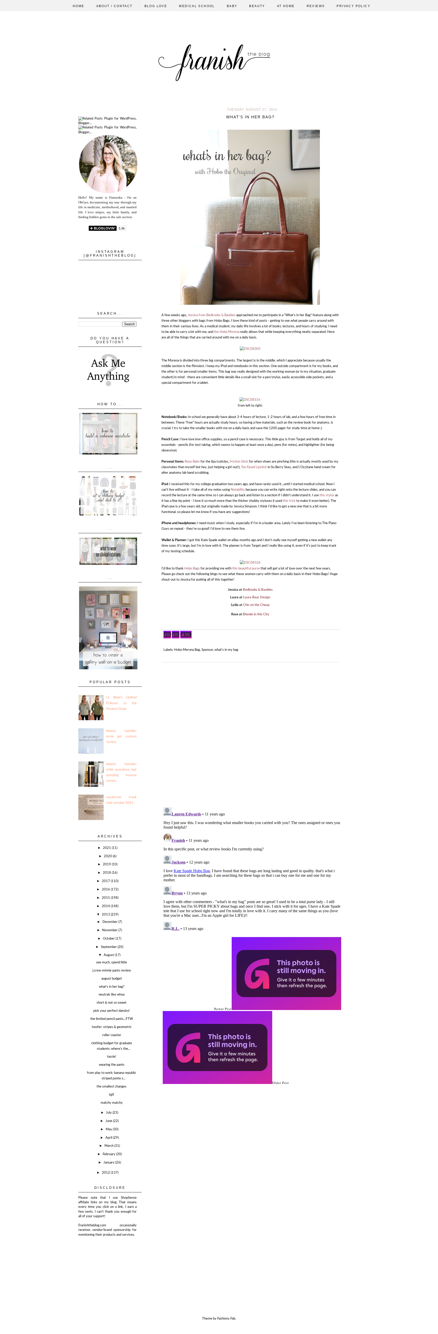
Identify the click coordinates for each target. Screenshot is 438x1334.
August (109, 955)
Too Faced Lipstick (254, 467)
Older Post (280, 1082)
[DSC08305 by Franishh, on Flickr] (250, 349)
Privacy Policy (353, 6)
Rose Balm (192, 461)
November (110, 930)
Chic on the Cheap (256, 605)
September (109, 947)
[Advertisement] (103, 1262)
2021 (107, 848)
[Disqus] (251, 733)
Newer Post (223, 1008)
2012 (106, 1172)
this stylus (326, 495)
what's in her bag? (111, 986)
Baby (232, 6)
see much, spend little (111, 962)
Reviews (316, 6)
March (109, 1146)
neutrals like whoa (111, 994)
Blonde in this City (256, 614)
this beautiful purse (246, 568)
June (109, 1121)
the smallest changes (111, 1086)
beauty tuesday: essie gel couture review (121, 736)
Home (78, 6)
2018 (107, 872)
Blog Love (155, 6)
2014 (106, 906)
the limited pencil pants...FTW (111, 1019)
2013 (106, 914)
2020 (108, 856)
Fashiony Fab (226, 1318)
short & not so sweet (111, 1002)
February (109, 1154)
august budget (111, 978)
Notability (238, 489)
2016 (106, 889)
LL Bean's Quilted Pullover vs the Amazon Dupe (121, 703)
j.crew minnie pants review (112, 970)
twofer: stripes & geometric (112, 1027)
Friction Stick (239, 461)
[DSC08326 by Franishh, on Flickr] (250, 562)
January (109, 1162)
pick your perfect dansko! (111, 1011)
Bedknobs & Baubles (258, 590)
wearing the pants (111, 1064)
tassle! (111, 1056)
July (109, 1112)
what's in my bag (226, 650)
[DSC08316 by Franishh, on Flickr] (250, 400)
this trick (289, 501)
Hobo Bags (192, 568)
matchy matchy (112, 1102)
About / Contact (114, 6)
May (109, 1129)
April (109, 1137)
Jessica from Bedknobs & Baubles (211, 315)
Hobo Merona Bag (187, 650)
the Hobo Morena (226, 332)
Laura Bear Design (256, 597)
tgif (111, 1094)
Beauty (257, 6)
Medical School (197, 6)
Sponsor (207, 650)
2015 (106, 898)
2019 (107, 864)
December (110, 922)
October (109, 938)
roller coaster (111, 1035)
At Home (286, 6)
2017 (106, 881)
